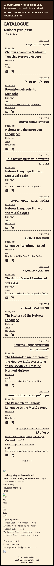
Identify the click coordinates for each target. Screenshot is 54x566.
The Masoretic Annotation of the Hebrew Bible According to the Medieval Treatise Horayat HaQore (26, 364)
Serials (8, 67)
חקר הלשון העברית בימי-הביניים (28, 395)
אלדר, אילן (44, 40)
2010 (7, 253)
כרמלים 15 (42, 432)
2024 (7, 64)
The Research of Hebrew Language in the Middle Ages (26, 405)
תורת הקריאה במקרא (36, 270)
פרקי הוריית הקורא (37, 44)
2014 (7, 101)
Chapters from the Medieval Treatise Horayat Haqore (25, 54)
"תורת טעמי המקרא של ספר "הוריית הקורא (31, 347)
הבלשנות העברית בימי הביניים (30, 200)
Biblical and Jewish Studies (17, 104)
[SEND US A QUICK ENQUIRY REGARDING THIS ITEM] (7, 71)
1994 (7, 290)
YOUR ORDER (10, 15)
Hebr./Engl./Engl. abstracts (19, 444)
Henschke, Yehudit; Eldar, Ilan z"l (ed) (25, 436)
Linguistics (36, 104)
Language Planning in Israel (25, 246)
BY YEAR (43, 12)
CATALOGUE (19, 12)
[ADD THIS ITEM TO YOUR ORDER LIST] (13, 71)
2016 (7, 220)
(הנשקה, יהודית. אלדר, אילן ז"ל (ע (32, 428)
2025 (7, 447)
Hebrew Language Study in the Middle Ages (24, 210)
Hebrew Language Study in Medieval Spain (24, 173)
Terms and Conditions (27, 557)
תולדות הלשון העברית (35, 308)
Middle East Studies (25, 256)
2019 (7, 415)
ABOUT (7, 12)
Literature (10, 107)
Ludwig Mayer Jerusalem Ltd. (22, 5)
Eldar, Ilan (10, 48)
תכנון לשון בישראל (37, 238)
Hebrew (9, 60)
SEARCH (32, 12)
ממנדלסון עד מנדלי (36, 81)
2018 (7, 327)
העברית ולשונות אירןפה (34, 122)
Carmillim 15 (14, 440)
